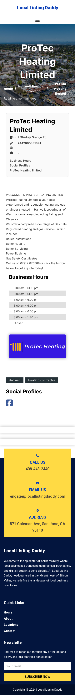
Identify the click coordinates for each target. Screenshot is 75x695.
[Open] (37, 19)
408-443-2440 (37, 469)
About (8, 618)
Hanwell (24, 86)
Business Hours (20, 160)
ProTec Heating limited (26, 170)
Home (8, 89)
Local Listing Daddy (37, 7)
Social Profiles (20, 165)
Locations (11, 625)
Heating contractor (41, 380)
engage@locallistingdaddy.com (37, 496)
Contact (9, 631)
